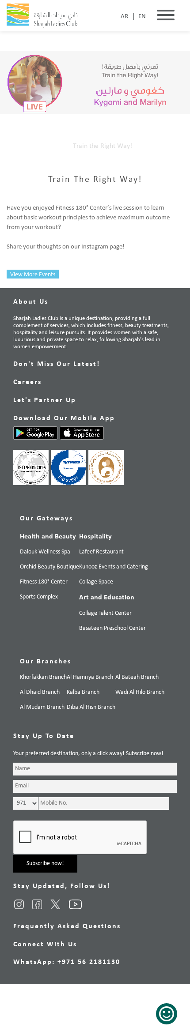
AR (124, 16)
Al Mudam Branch (42, 707)
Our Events (48, 146)
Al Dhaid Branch (40, 692)
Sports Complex (39, 597)
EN (142, 16)
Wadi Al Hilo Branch (139, 692)
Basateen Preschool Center (112, 628)
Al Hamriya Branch (90, 677)
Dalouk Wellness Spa (45, 552)
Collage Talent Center (105, 613)
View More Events (32, 274)
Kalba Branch (83, 692)
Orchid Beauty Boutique (49, 567)
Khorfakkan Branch (43, 677)
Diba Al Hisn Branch (91, 707)
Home (15, 146)
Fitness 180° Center (44, 582)
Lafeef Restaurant (101, 552)
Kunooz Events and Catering (113, 567)
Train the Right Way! (102, 146)
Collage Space (96, 582)
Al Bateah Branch (137, 677)
